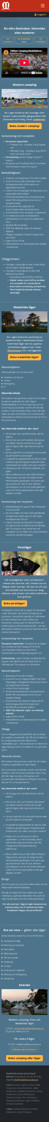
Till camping (8, 40)
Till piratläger (40, 40)
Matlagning (9, 383)
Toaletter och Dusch (13, 377)
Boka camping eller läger (24, 1058)
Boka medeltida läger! (24, 357)
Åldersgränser (11, 953)
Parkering (8, 962)
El (4, 386)
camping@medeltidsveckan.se (28, 1028)
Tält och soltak (11, 957)
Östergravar (14, 351)
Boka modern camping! (24, 126)
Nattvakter (9, 949)
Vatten (7, 380)
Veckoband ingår (12, 941)
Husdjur (7, 966)
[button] (42, 6)
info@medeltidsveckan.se (26, 1079)
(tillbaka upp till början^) (24, 1049)
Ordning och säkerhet (14, 970)
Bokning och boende (14, 945)
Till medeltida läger (24, 40)
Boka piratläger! (14, 603)
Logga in (41, 14)
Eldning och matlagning (15, 974)
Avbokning (9, 978)
